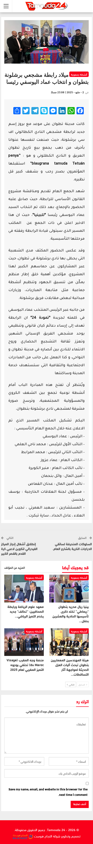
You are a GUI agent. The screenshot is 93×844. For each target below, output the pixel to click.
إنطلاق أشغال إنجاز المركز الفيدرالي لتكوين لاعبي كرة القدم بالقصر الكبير (19, 549)
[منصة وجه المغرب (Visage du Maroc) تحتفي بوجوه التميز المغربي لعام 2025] (24, 642)
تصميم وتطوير (70, 836)
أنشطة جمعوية (79, 74)
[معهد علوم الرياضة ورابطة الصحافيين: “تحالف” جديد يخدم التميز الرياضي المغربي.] (24, 589)
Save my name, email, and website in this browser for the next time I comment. (48, 792)
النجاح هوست (42, 836)
